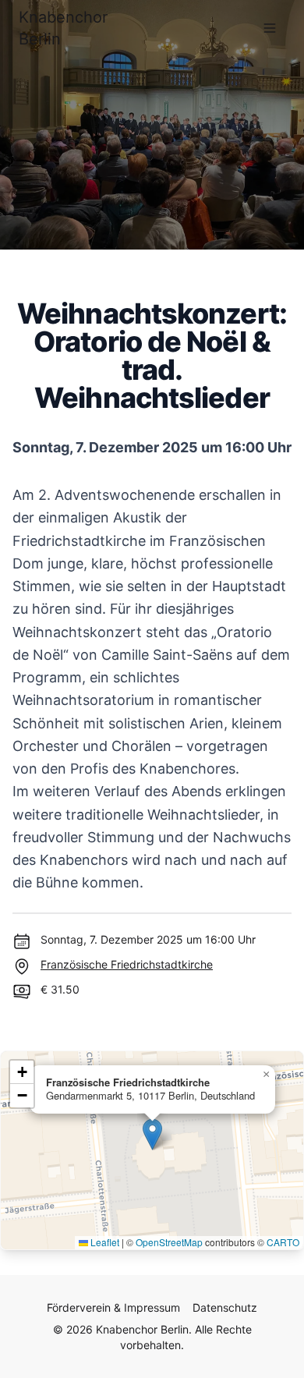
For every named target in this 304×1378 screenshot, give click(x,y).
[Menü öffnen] (269, 28)
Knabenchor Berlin (63, 28)
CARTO (283, 1242)
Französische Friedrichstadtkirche (127, 964)
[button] (152, 1134)
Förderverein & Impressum (113, 1307)
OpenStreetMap (169, 1242)
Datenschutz (225, 1307)
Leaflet (103, 1242)
